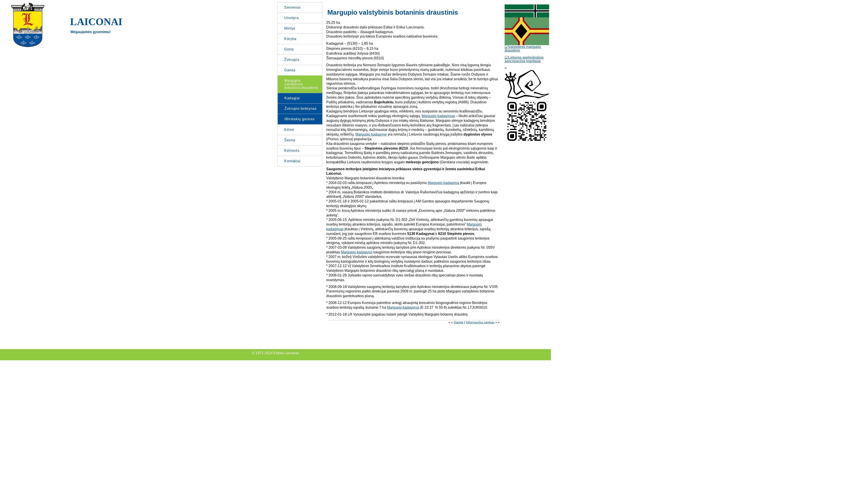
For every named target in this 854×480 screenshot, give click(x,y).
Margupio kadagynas (438, 116)
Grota (289, 49)
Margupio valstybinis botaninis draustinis (301, 84)
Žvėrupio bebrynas (300, 108)
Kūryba (290, 39)
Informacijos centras (480, 322)
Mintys (289, 28)
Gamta (290, 70)
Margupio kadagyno (356, 252)
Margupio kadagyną (443, 183)
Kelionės (292, 150)
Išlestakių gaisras (299, 119)
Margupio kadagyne (371, 134)
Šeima (289, 140)
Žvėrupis (291, 60)
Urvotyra (291, 18)
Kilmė (289, 130)
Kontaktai (292, 161)
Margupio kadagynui (403, 307)
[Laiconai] (27, 46)
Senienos (292, 7)
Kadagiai (292, 98)
